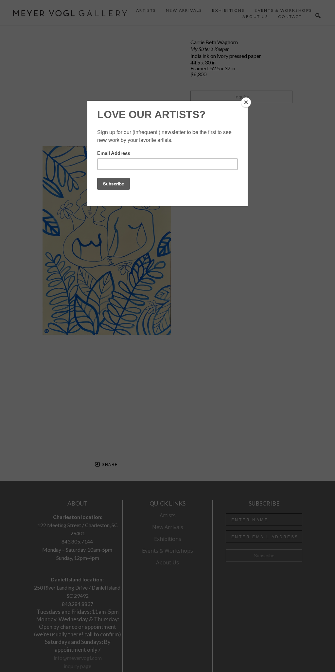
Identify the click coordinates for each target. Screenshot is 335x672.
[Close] (246, 102)
